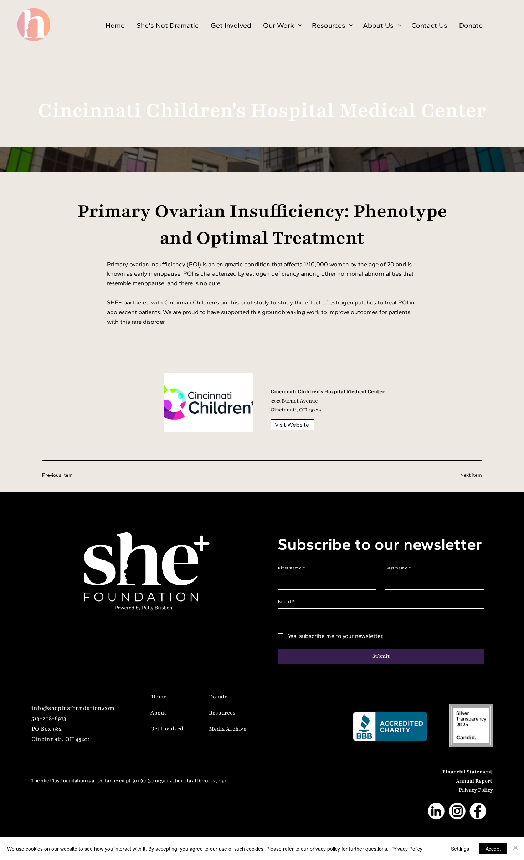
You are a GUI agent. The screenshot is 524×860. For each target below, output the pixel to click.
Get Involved (166, 728)
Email (286, 601)
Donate (218, 696)
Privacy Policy (476, 790)
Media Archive (227, 728)
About (158, 712)
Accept (493, 848)
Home (158, 696)
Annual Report (474, 781)
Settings (460, 848)
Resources (222, 712)
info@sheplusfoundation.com (72, 708)
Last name (398, 568)
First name (291, 568)
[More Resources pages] (351, 25)
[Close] (515, 848)
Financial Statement (467, 771)
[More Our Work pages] (300, 25)
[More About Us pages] (399, 25)
